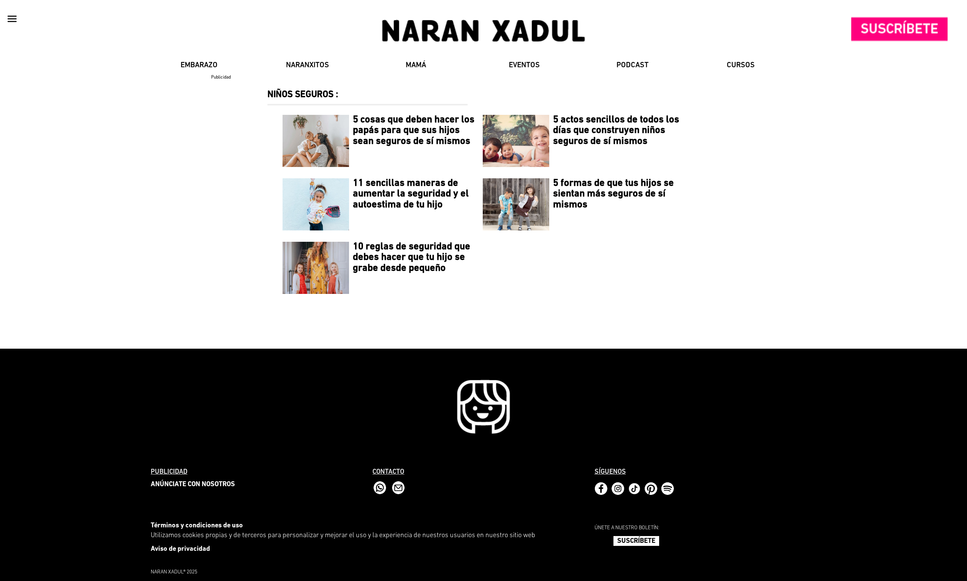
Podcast (632, 65)
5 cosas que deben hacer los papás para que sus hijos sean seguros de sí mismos (413, 131)
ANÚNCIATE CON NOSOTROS (193, 484)
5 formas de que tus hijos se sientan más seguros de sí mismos (613, 194)
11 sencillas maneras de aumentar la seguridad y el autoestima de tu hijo (411, 194)
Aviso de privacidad (180, 549)
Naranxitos (307, 65)
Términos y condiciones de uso (197, 525)
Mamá (416, 65)
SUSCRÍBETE (636, 541)
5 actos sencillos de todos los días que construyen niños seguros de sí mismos (616, 131)
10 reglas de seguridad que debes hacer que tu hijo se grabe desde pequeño (411, 258)
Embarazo (199, 65)
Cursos (741, 65)
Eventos (524, 65)
